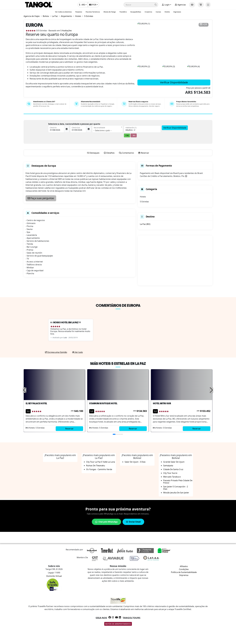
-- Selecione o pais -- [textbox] (102, 130)
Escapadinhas (135, 12)
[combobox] (107, 129)
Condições (184, 569)
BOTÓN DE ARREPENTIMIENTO (118, 624)
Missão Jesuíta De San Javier (176, 492)
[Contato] (192, 4)
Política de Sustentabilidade (184, 572)
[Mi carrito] (201, 4)
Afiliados (184, 566)
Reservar (69, 428)
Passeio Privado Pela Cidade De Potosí (177, 481)
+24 (205, 24)
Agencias (181, 4)
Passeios (78, 12)
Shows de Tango (109, 12)
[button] (141, 4)
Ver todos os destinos (63, 12)
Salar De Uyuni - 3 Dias (135, 461)
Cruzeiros (148, 12)
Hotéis (167, 12)
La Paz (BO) (145, 224)
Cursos (158, 12)
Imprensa (183, 575)
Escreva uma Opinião (57, 352)
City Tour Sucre (170, 473)
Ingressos (177, 12)
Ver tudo (78, 352)
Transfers (123, 12)
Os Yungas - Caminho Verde (99, 469)
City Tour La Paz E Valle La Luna (100, 461)
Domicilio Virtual (54, 576)
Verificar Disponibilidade (174, 82)
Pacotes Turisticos (93, 12)
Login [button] (167, 4)
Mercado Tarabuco (172, 476)
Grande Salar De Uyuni (173, 461)
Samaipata (168, 465)
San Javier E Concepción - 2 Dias (175, 487)
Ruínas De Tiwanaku (95, 465)
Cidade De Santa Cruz (173, 469)
